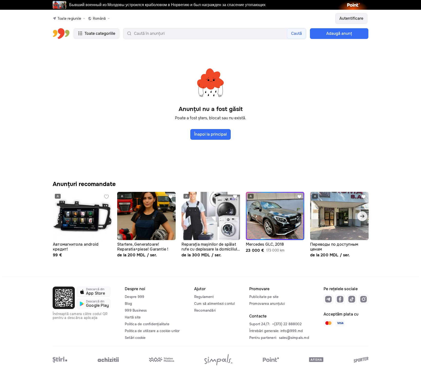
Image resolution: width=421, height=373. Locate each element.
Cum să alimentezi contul (214, 304)
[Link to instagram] (363, 299)
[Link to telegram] (328, 299)
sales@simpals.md (294, 338)
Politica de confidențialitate (147, 324)
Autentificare (351, 18)
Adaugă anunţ (339, 33)
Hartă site (133, 317)
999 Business (136, 310)
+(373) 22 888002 (287, 324)
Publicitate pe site (264, 297)
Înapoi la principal (210, 134)
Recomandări (205, 310)
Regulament (204, 297)
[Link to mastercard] (328, 323)
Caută (296, 33)
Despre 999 (134, 297)
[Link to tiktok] (352, 299)
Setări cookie (135, 338)
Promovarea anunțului (267, 304)
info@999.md (291, 331)
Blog (128, 304)
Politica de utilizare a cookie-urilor (152, 331)
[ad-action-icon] (106, 197)
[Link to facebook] (340, 299)
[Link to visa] (340, 323)
